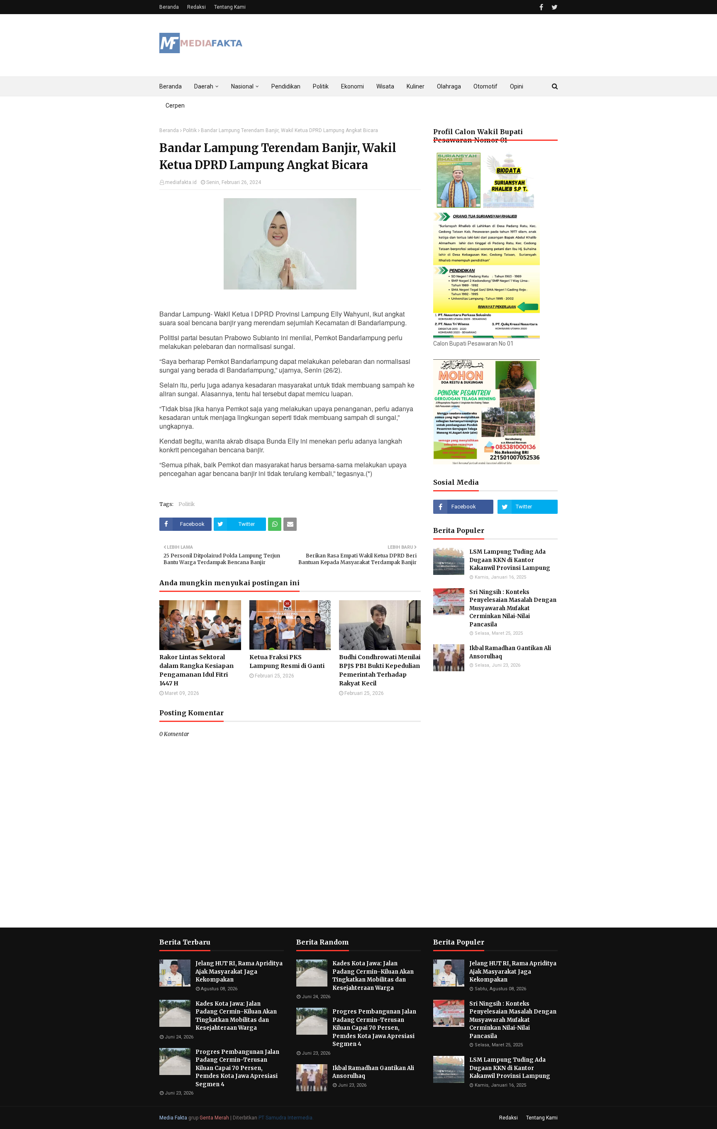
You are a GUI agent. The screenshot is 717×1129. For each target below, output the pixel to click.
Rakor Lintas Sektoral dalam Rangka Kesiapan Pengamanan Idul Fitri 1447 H (196, 670)
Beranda (169, 7)
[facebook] (541, 7)
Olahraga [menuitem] (449, 86)
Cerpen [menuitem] (175, 105)
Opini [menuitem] (516, 86)
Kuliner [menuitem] (415, 86)
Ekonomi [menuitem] (352, 86)
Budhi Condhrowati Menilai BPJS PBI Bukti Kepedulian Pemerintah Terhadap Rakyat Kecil (379, 670)
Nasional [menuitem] (242, 86)
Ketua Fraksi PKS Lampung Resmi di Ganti (286, 661)
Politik (190, 130)
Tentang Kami (230, 7)
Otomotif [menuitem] (485, 86)
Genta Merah (214, 1118)
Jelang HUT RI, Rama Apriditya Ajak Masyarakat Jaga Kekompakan (239, 971)
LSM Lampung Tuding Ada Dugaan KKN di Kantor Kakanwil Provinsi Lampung (510, 560)
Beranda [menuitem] (170, 86)
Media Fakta (173, 1118)
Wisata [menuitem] (385, 86)
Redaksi (196, 7)
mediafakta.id (181, 182)
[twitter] (553, 7)
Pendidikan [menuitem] (285, 86)
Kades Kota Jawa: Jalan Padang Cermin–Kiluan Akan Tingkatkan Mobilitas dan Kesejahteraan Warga (236, 1016)
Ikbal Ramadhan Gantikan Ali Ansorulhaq (510, 652)
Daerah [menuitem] (203, 86)
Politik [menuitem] (321, 86)
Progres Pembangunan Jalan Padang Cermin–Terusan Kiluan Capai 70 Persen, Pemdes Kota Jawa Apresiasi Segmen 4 (237, 1068)
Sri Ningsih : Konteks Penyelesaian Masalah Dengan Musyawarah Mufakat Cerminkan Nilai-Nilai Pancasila (512, 608)
